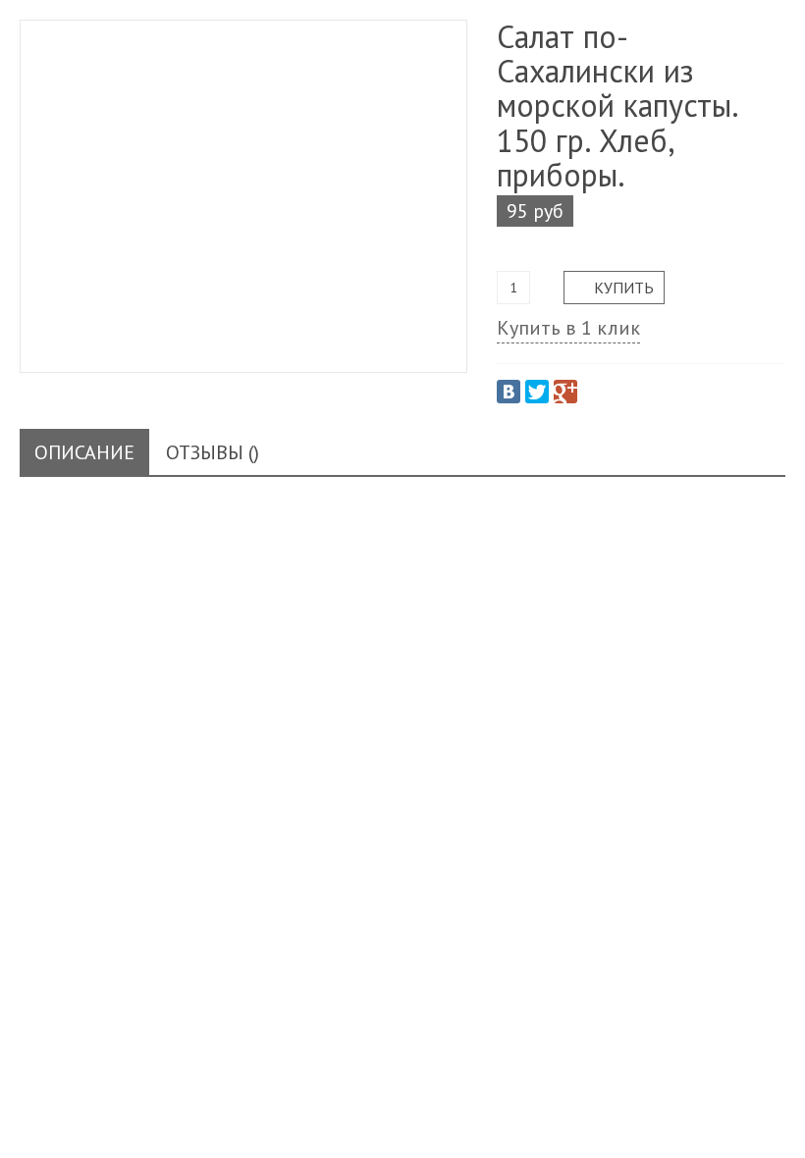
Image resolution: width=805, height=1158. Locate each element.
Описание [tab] (84, 452)
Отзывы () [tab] (212, 452)
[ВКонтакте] (508, 391)
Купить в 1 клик (568, 328)
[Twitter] (537, 391)
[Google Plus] (565, 391)
